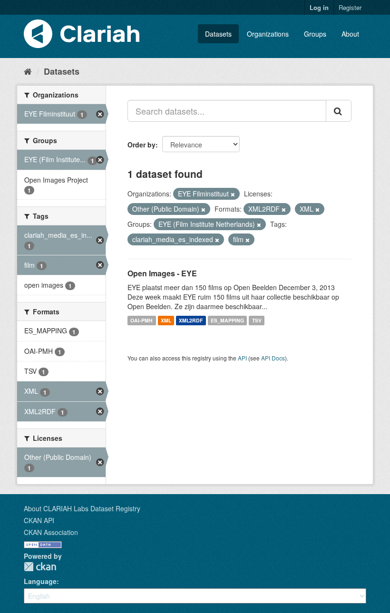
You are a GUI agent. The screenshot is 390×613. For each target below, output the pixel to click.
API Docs (273, 358)
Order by (141, 144)
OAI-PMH (141, 320)
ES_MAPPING (227, 320)
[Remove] (233, 194)
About (350, 34)
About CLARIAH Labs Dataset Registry (82, 508)
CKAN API (39, 520)
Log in (319, 7)
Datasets (218, 34)
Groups (315, 34)
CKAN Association (51, 532)
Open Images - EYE (162, 273)
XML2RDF (191, 320)
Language (40, 581)
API (242, 358)
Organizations (268, 34)
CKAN (40, 567)
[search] (338, 111)
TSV (257, 320)
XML (166, 320)
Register (350, 7)
